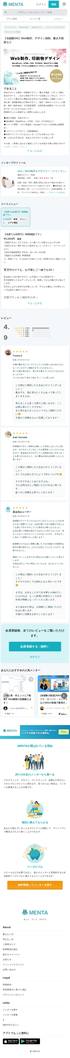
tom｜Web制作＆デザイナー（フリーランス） (41, 171)
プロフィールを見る (56, 192)
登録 (53, 4)
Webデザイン (37, 27)
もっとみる (35, 150)
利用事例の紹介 (10, 949)
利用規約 (7, 984)
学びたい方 (8, 939)
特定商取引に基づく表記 (14, 989)
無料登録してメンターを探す (35, 884)
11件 (27, 328)
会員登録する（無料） (35, 646)
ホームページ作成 (12, 32)
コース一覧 (35, 18)
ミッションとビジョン (13, 964)
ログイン (41, 4)
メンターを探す (10, 1009)
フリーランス (10, 27)
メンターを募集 (10, 1014)
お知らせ (7, 959)
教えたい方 (8, 934)
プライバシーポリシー (13, 994)
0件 (27, 332)
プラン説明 (11, 18)
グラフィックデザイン (55, 27)
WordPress (23, 27)
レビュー (58, 18)
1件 (27, 330)
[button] (64, 696)
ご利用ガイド (9, 944)
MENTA (36, 1051)
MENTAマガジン (11, 1025)
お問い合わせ (9, 969)
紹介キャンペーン (11, 954)
